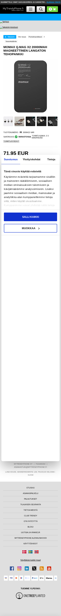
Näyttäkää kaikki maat (31, 560)
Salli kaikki (30, 216)
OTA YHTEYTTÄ (30, 521)
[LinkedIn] (27, 568)
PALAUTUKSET (30, 499)
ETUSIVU (31, 488)
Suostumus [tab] (11, 159)
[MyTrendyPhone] (13, 9)
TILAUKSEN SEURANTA (30, 504)
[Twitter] (34, 568)
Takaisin (11, 37)
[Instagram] (19, 568)
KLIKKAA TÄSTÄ (53, 2)
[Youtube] (49, 568)
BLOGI (30, 527)
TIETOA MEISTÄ (30, 510)
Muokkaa (28, 228)
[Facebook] (12, 568)
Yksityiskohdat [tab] (31, 159)
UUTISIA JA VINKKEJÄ (30, 532)
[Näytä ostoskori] (52, 9)
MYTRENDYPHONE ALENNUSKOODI (31, 538)
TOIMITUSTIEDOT (11, 141)
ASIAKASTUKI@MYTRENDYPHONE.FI (30, 467)
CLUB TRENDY (30, 516)
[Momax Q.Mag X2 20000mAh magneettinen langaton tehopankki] (8, 121)
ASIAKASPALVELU (30, 493)
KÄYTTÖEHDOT (31, 544)
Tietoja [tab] (51, 159)
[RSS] (42, 568)
